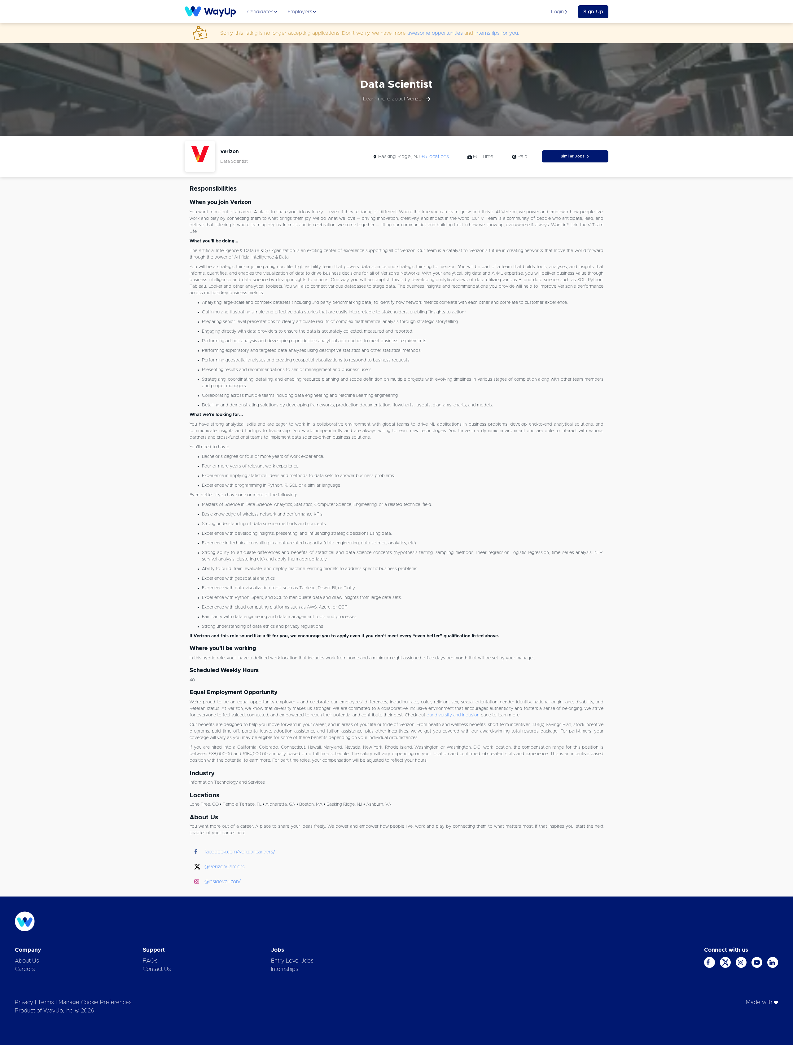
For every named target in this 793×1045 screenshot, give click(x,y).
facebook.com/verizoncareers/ (239, 851)
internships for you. (497, 33)
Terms (46, 1002)
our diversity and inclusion (453, 715)
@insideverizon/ (222, 881)
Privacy (24, 1002)
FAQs (150, 961)
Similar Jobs (573, 156)
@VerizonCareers (224, 866)
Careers (25, 969)
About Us (27, 961)
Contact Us (157, 969)
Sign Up (593, 11)
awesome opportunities (435, 33)
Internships (284, 969)
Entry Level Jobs (292, 961)
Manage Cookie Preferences (95, 1002)
